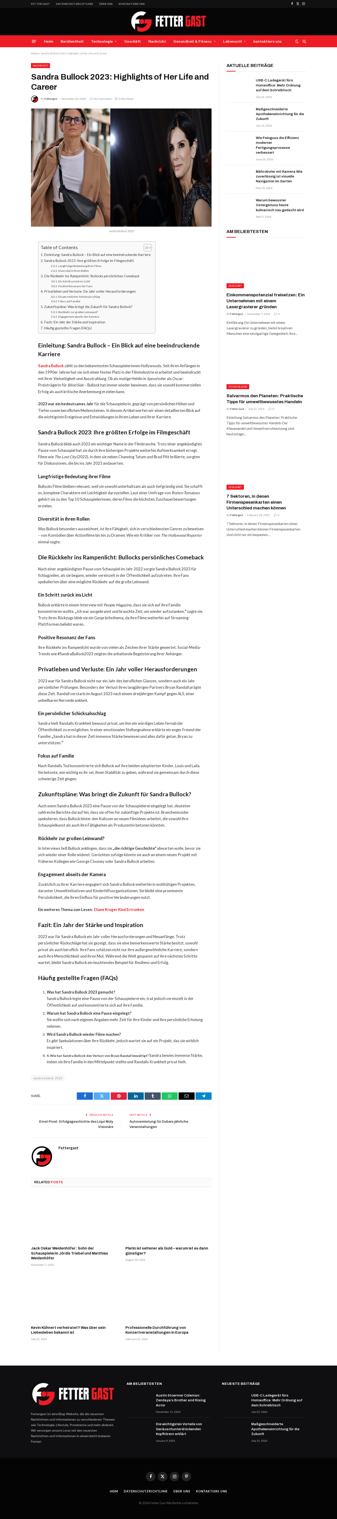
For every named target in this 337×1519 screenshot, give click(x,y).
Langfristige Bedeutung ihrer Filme (79, 266)
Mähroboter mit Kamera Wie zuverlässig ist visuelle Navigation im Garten (279, 176)
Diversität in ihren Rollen (73, 270)
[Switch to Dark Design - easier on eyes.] (297, 41)
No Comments (103, 98)
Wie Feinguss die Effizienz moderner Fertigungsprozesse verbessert (277, 145)
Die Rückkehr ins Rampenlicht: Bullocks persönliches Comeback (91, 276)
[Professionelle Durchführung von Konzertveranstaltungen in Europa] (168, 1297)
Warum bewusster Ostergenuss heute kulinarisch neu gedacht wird (280, 205)
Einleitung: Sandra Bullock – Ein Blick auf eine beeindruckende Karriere (97, 255)
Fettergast (50, 98)
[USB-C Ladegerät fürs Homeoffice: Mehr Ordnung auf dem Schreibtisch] (239, 86)
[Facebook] (14, 256)
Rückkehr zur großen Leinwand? (78, 312)
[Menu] (34, 41)
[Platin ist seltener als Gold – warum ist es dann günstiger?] (168, 1218)
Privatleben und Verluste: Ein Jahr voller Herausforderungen (90, 291)
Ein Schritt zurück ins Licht (74, 281)
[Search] (304, 41)
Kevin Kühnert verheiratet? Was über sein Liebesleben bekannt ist (68, 1330)
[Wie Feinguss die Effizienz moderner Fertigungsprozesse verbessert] (239, 144)
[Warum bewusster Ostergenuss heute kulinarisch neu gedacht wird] (239, 206)
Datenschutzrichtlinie (74, 4)
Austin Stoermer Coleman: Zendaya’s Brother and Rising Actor (181, 1400)
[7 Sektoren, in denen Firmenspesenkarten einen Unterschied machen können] (266, 467)
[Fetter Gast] (168, 21)
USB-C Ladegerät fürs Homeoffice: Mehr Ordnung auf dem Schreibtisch (278, 85)
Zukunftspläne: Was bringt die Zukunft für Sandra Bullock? (88, 307)
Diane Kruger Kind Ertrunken (119, 909)
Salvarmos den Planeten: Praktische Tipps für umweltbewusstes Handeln (265, 398)
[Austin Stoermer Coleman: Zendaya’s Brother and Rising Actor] (139, 1401)
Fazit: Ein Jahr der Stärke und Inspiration (74, 322)
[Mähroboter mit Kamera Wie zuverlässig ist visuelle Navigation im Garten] (239, 177)
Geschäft (132, 41)
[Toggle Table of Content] (145, 248)
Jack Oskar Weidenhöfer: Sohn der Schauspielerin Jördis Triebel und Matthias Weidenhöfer (69, 1253)
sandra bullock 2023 (47, 1078)
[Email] (14, 303)
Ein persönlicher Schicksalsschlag (79, 296)
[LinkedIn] (14, 280)
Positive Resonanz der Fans (75, 286)
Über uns (106, 4)
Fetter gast (40, 4)
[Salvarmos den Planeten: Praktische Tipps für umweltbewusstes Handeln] (266, 366)
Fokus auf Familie (69, 301)
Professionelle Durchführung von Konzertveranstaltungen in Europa (156, 1330)
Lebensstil (232, 41)
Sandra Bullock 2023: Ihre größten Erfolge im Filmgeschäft (89, 260)
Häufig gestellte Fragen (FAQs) (68, 328)
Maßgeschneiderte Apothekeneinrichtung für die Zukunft (280, 114)
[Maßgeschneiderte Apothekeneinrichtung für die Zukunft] (239, 115)
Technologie (102, 41)
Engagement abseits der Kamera (78, 316)
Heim (48, 41)
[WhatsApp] (14, 315)
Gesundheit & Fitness (192, 41)
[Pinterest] (14, 291)
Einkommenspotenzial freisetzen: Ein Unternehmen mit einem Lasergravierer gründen (266, 300)
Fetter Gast (237, 409)
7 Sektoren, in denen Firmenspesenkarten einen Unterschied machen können (256, 502)
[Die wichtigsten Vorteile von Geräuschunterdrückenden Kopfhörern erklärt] (139, 1430)
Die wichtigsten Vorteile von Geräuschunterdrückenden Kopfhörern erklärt (179, 1429)
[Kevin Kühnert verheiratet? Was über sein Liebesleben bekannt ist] (74, 1297)
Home (35, 53)
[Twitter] (14, 268)
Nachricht (157, 41)
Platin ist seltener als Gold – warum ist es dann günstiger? (166, 1250)
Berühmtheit (72, 41)
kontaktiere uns (132, 4)
